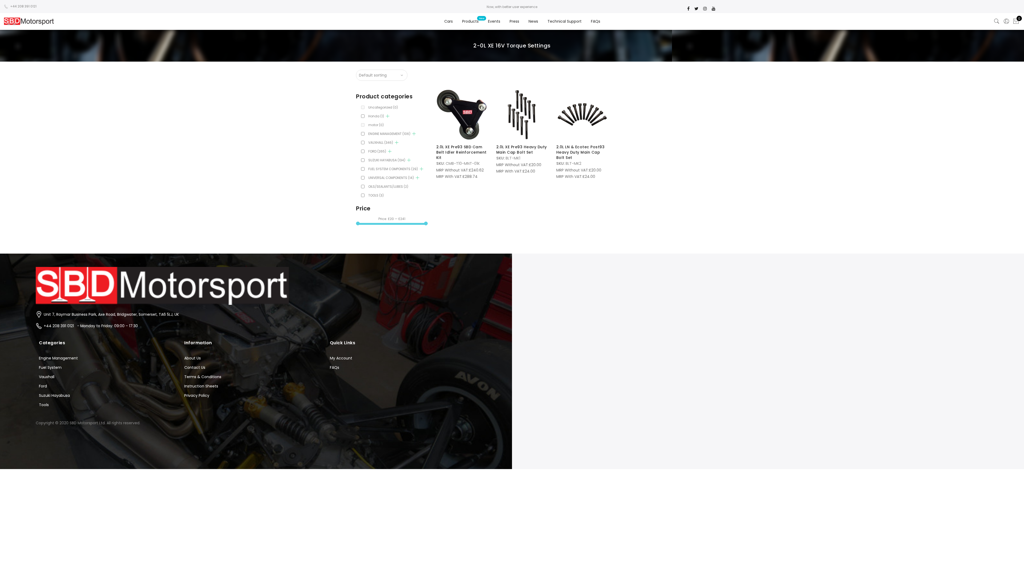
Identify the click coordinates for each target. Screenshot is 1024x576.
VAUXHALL (380, 142)
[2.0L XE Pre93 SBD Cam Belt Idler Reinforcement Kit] (462, 114)
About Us (192, 358)
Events (494, 21)
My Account (341, 358)
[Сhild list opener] (387, 116)
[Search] (997, 21)
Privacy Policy (196, 395)
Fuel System (50, 367)
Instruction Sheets (201, 386)
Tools (44, 404)
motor (376, 125)
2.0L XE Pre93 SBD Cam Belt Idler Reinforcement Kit (461, 152)
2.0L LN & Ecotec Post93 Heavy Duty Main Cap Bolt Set (580, 152)
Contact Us (194, 367)
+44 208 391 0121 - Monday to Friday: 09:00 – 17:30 (91, 326)
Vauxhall (46, 376)
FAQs (595, 21)
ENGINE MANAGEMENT (389, 133)
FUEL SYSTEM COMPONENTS (393, 169)
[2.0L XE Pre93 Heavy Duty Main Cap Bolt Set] (522, 114)
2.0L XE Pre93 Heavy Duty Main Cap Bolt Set (521, 149)
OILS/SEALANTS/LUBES (388, 186)
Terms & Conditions (202, 376)
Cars (448, 21)
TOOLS (376, 195)
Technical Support (564, 21)
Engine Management (58, 358)
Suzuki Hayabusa (54, 395)
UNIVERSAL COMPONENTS (391, 177)
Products (470, 21)
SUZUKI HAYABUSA (386, 160)
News (533, 21)
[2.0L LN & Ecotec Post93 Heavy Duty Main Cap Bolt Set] (582, 114)
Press (514, 21)
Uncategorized (383, 107)
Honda (376, 116)
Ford (43, 386)
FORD (377, 151)
